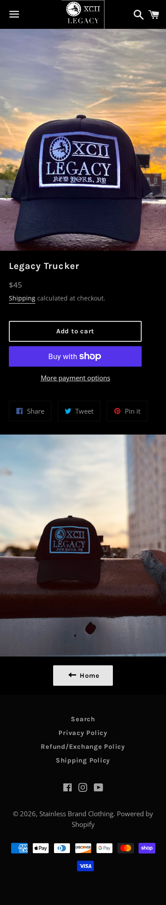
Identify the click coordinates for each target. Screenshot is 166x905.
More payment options (75, 377)
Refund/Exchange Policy (83, 747)
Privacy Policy (83, 733)
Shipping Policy (83, 760)
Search (83, 719)
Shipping (22, 298)
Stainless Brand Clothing (76, 813)
